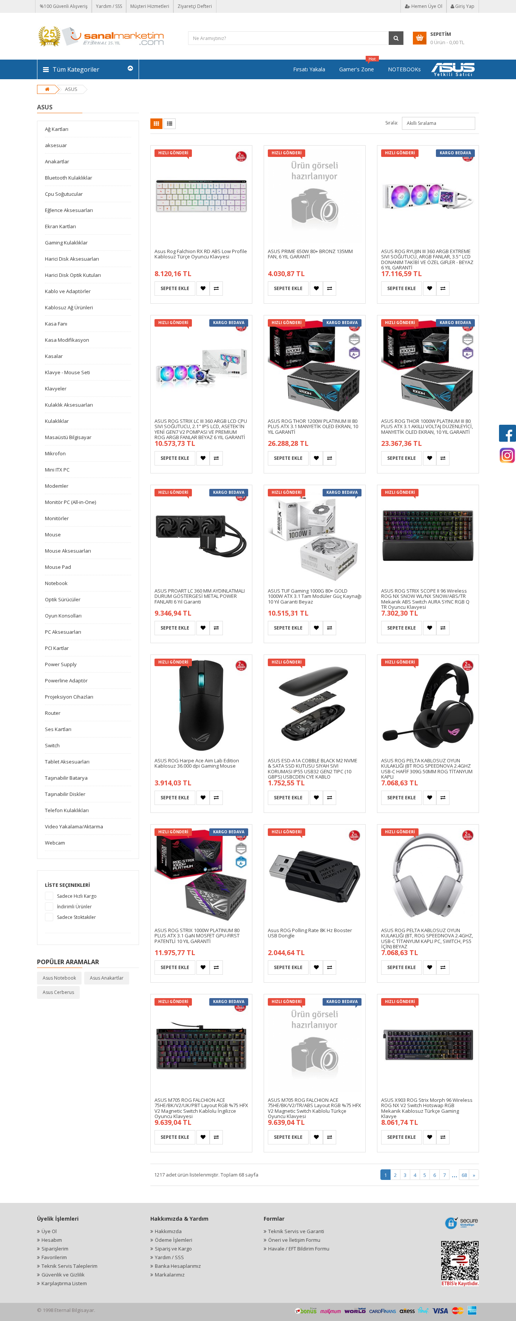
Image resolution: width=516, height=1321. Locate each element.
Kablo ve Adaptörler (68, 291)
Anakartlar (57, 161)
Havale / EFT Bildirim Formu (298, 1248)
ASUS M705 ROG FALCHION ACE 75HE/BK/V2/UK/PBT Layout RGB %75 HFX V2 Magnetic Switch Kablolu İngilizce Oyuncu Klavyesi (201, 1108)
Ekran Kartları (60, 226)
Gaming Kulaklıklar (66, 242)
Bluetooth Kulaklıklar (68, 177)
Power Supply (61, 664)
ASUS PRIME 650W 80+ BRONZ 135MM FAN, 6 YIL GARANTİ (310, 254)
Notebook (56, 583)
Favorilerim (54, 1257)
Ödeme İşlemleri (173, 1240)
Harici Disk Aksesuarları (72, 258)
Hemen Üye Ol (426, 6)
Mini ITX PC (57, 469)
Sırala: (391, 123)
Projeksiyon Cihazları (69, 696)
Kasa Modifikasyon (67, 339)
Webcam (55, 842)
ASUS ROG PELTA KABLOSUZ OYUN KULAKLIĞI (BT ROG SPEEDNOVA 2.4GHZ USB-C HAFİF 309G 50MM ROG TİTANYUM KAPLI (427, 768)
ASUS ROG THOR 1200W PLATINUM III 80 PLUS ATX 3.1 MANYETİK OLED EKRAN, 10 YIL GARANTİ (313, 426)
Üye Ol (49, 1231)
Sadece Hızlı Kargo (77, 896)
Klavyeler (55, 388)
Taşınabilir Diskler (65, 794)
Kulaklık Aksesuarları (69, 404)
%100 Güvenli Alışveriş (64, 6)
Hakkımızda (168, 1231)
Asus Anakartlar (107, 978)
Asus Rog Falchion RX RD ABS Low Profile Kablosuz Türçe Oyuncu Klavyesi (200, 254)
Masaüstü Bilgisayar (68, 437)
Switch (52, 745)
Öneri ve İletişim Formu (294, 1240)
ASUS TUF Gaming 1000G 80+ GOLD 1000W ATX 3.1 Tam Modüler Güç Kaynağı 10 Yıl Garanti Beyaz (315, 596)
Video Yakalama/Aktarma (74, 826)
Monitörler (57, 518)
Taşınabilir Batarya (66, 777)
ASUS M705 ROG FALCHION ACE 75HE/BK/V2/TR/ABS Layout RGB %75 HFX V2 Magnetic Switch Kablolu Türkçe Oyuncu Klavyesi (314, 1108)
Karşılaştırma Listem (64, 1283)
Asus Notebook (59, 978)
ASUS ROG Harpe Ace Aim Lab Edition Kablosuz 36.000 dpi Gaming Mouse (196, 763)
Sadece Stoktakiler (76, 917)
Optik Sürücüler (62, 599)
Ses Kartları (58, 729)
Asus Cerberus (58, 992)
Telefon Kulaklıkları (67, 810)
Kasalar (54, 356)
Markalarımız (170, 1274)
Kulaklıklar (57, 421)
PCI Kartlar (57, 648)
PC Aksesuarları (63, 631)
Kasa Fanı (56, 323)
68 (464, 1175)
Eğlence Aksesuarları (69, 210)
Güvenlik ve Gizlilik (63, 1274)
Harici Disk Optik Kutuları (73, 275)
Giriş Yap (464, 6)
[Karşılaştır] (216, 288)
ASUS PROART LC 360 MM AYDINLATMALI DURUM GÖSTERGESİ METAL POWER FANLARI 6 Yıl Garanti (199, 596)
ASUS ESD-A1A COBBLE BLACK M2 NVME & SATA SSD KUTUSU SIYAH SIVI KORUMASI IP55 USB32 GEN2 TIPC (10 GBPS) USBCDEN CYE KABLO (312, 768)
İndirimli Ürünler (74, 906)
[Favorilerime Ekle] (203, 288)
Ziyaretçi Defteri (195, 6)
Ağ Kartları (56, 129)
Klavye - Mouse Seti (67, 372)
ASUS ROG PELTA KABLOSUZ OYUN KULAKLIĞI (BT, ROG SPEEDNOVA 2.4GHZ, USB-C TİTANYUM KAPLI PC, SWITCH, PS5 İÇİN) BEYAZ (427, 938)
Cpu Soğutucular (64, 193)
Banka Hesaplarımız (178, 1266)
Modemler (56, 485)
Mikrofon (55, 453)
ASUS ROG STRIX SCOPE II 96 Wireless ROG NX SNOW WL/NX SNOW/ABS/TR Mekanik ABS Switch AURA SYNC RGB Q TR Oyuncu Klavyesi (425, 598)
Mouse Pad (58, 567)
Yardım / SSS (109, 6)
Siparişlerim (55, 1248)
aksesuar (56, 145)
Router (52, 713)
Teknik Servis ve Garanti (296, 1231)
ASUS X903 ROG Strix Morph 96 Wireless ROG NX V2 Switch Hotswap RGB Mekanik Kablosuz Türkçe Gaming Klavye (427, 1108)
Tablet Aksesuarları (67, 761)
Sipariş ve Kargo (173, 1248)
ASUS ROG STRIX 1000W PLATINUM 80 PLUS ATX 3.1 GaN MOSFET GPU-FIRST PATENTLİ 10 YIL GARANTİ (196, 936)
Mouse (53, 534)
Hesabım (52, 1240)
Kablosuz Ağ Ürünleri (69, 307)
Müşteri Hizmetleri (149, 6)
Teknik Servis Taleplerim (69, 1266)
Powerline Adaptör (66, 680)
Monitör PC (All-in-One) (70, 502)
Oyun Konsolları (63, 615)
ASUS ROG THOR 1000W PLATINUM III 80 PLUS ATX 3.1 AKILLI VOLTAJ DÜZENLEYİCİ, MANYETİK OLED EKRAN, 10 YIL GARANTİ (427, 426)
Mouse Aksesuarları (68, 550)
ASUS (71, 89)
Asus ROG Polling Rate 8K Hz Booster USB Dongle (310, 933)
